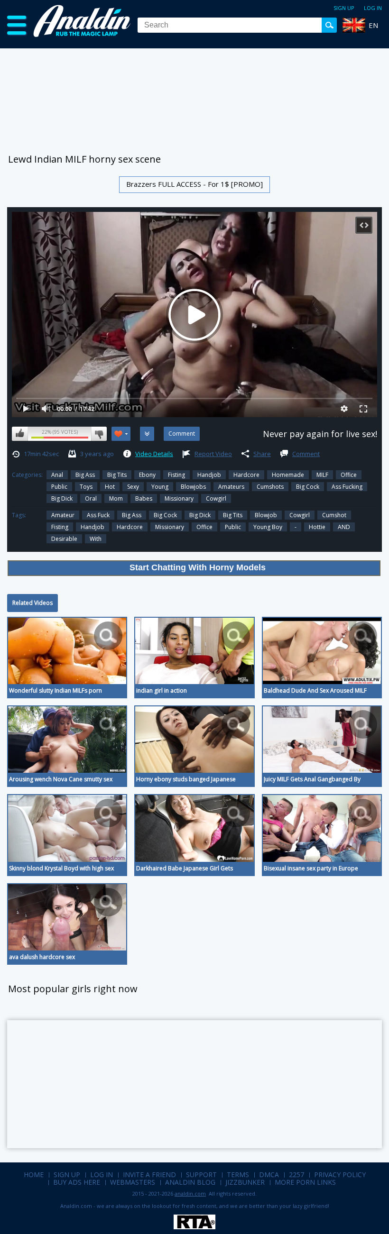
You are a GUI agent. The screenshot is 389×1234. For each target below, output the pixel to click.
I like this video (20, 434)
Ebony (147, 475)
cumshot (334, 515)
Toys (86, 487)
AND (344, 527)
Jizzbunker (245, 1182)
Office (349, 475)
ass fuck (98, 515)
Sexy (133, 487)
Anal (57, 475)
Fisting (176, 475)
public (233, 527)
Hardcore (246, 475)
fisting (59, 527)
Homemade (288, 475)
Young (159, 487)
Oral (91, 498)
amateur (62, 515)
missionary (169, 527)
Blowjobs (193, 487)
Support (201, 1174)
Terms (238, 1174)
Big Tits (117, 475)
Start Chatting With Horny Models (198, 567)
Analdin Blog (190, 1182)
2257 (296, 1174)
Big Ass (85, 475)
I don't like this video (99, 434)
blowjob (266, 515)
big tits (232, 515)
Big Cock (307, 487)
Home (34, 1174)
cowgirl (299, 515)
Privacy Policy (340, 1174)
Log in (373, 7)
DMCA (269, 1174)
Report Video (213, 453)
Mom (116, 498)
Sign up (343, 7)
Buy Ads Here (76, 1182)
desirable (64, 539)
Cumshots (270, 487)
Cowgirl (216, 498)
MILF (322, 475)
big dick (62, 498)
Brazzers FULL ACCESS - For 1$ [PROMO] (194, 184)
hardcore (130, 527)
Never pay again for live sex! (320, 433)
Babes (143, 498)
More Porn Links (305, 1182)
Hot (110, 487)
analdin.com (190, 1193)
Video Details (154, 453)
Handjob (209, 475)
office (204, 527)
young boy (267, 527)
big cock (165, 515)
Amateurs (231, 487)
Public (59, 487)
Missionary (179, 498)
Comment (306, 453)
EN (373, 25)
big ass (131, 515)
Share (262, 453)
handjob (92, 527)
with (96, 539)
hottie (317, 527)
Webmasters (132, 1182)
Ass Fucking (347, 487)
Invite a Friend (149, 1174)
